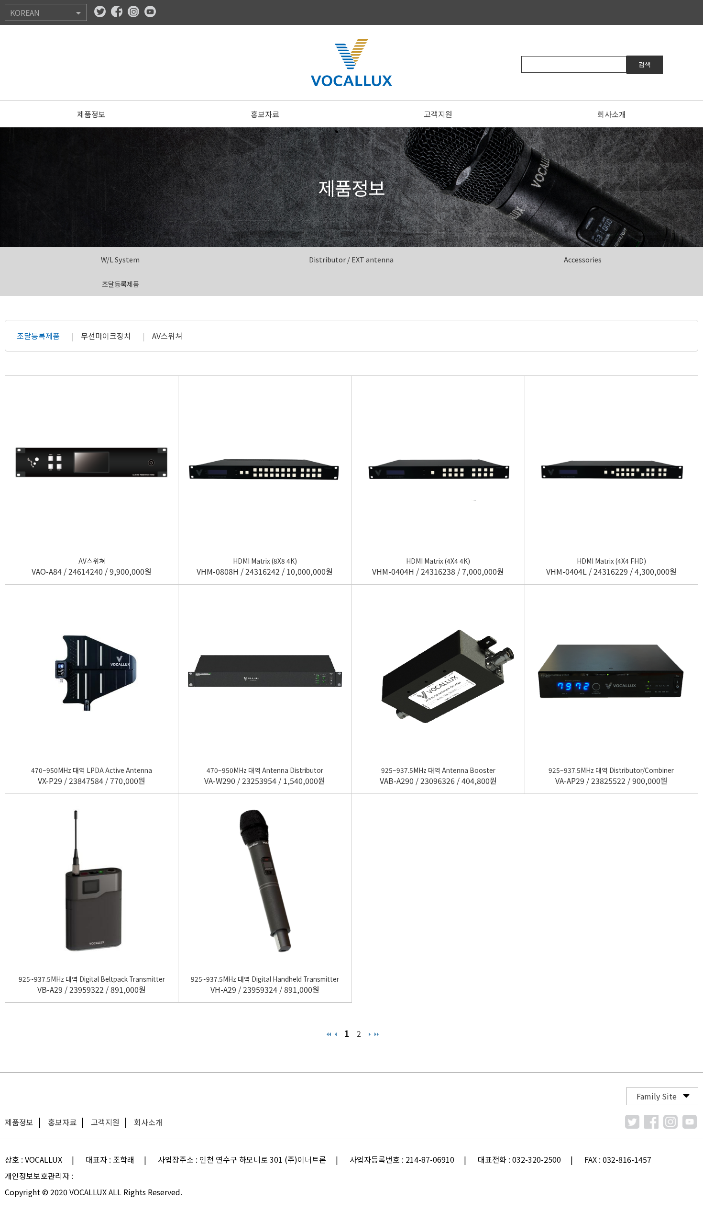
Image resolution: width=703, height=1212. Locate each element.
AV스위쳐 (167, 335)
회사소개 (611, 114)
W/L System (120, 259)
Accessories (583, 259)
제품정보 (91, 114)
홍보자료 (265, 114)
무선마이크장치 (106, 335)
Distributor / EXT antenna (351, 259)
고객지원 (438, 114)
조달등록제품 (120, 284)
